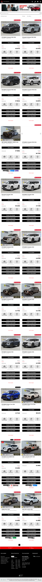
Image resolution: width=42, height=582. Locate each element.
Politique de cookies (4, 560)
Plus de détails (11, 42)
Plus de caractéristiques (11, 54)
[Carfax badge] (12, 170)
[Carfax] (6, 170)
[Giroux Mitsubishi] (1, 1)
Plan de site (3, 556)
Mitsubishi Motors (32, 580)
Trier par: (23, 16)
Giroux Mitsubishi (6, 1)
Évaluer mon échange (10, 57)
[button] (1, 28)
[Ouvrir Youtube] (5, 580)
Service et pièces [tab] (14, 557)
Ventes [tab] (12, 556)
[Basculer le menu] (40, 1)
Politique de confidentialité (5, 557)
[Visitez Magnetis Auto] (21, 575)
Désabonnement (3, 563)
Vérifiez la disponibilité (10, 63)
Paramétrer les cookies (4, 561)
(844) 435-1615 (27, 562)
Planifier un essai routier (11, 60)
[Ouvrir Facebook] (1, 580)
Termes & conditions (4, 559)
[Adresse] (37, 1)
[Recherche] (32, 1)
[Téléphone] (35, 1)
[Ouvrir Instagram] (3, 580)
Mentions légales (10, 120)
